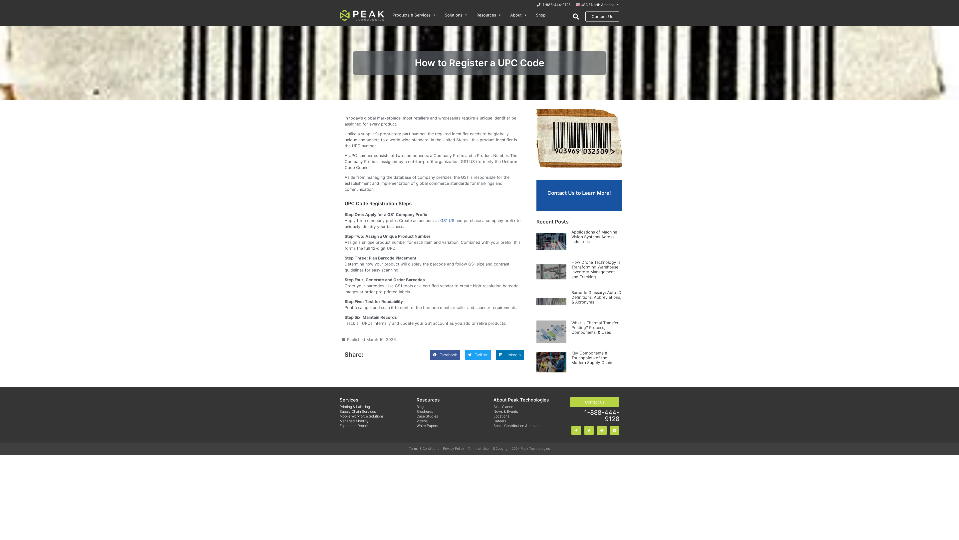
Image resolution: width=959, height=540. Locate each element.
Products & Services (412, 15)
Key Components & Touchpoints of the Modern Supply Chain (591, 357)
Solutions (453, 15)
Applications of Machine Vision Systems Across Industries (594, 237)
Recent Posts (552, 222)
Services (349, 399)
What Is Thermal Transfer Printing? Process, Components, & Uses (595, 327)
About (516, 15)
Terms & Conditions (424, 448)
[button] (445, 355)
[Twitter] (589, 430)
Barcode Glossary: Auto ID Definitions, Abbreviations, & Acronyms (596, 297)
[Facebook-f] (576, 430)
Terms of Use (478, 448)
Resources (486, 15)
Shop (541, 15)
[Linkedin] (614, 430)
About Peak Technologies (521, 399)
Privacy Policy (453, 448)
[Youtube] (601, 430)
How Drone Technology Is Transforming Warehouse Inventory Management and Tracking (595, 269)
